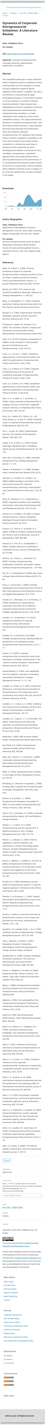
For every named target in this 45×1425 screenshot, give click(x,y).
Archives (13, 13)
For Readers (8, 1355)
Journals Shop (9, 1285)
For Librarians (9, 1363)
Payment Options (11, 1292)
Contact (7, 1300)
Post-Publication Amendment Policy (18, 1341)
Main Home (8, 1281)
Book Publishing (10, 1296)
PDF (7, 1160)
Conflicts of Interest (12, 1329)
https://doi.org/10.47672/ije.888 (20, 54)
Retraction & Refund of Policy (16, 1337)
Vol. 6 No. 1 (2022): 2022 (28, 13)
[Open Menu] (2, 7)
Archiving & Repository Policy (16, 1326)
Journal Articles (10, 1289)
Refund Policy (9, 1333)
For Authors (8, 1359)
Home (4, 13)
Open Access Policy (12, 1322)
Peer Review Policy (11, 1318)
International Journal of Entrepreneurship (23, 7)
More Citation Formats (12, 1195)
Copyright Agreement (13, 1315)
